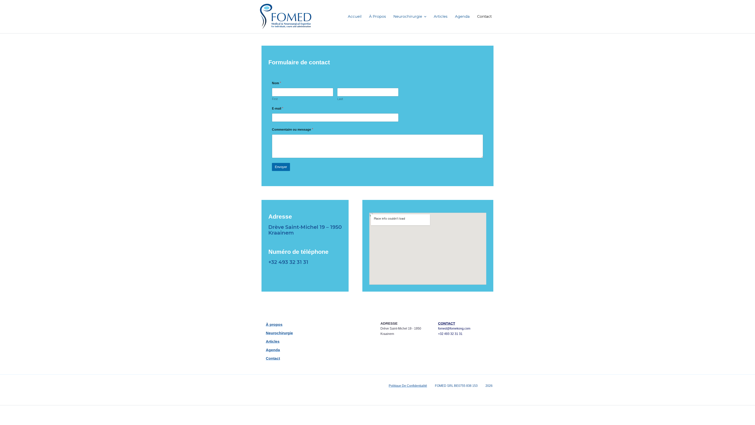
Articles (440, 16)
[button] (424, 16)
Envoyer (281, 167)
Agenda (462, 16)
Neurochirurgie (407, 16)
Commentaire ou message (292, 129)
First (275, 99)
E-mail (277, 108)
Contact (484, 16)
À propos (377, 16)
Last (340, 99)
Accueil (355, 16)
